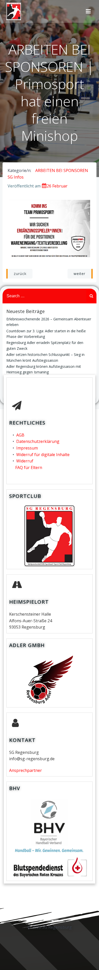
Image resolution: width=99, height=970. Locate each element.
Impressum (27, 448)
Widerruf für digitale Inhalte (43, 454)
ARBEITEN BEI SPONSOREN (61, 170)
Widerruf (24, 461)
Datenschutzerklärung (37, 441)
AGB (20, 435)
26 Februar (57, 186)
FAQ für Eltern (28, 467)
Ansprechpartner (25, 770)
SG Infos (16, 177)
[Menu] (88, 11)
